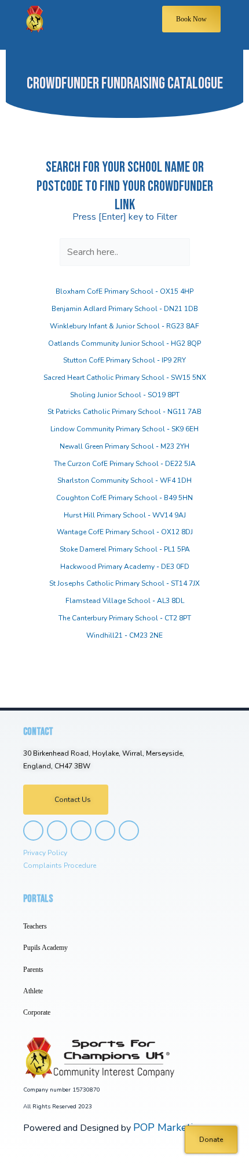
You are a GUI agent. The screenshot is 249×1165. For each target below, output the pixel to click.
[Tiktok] (105, 830)
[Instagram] (33, 830)
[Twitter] (81, 830)
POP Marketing (169, 1127)
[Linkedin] (129, 830)
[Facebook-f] (57, 830)
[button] (99, 25)
